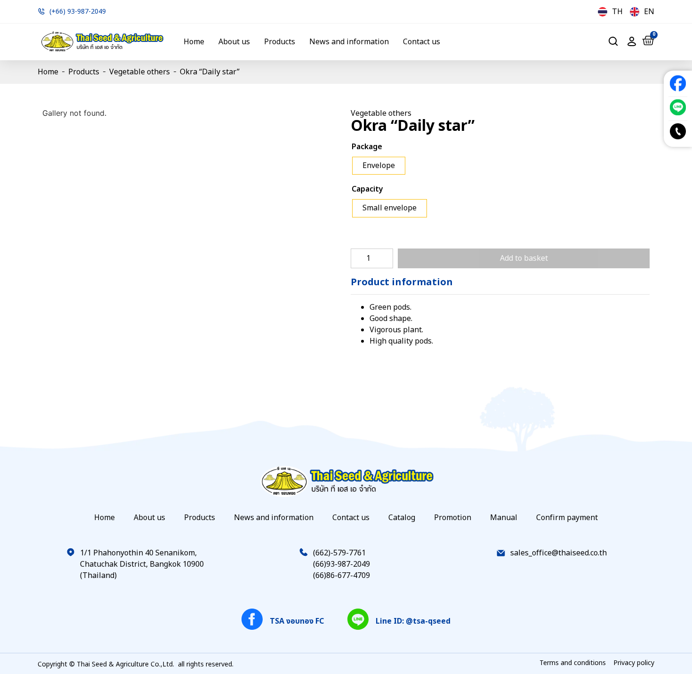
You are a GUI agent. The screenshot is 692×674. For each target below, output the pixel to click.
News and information (349, 42)
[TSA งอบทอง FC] (252, 619)
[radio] (379, 166)
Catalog (401, 517)
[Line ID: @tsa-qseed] (358, 619)
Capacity (367, 189)
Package (367, 147)
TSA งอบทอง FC (297, 621)
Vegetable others (139, 72)
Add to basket (524, 258)
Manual (503, 517)
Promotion (452, 517)
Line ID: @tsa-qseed (413, 621)
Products (279, 42)
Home (194, 42)
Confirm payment (567, 517)
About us (234, 42)
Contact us (421, 42)
